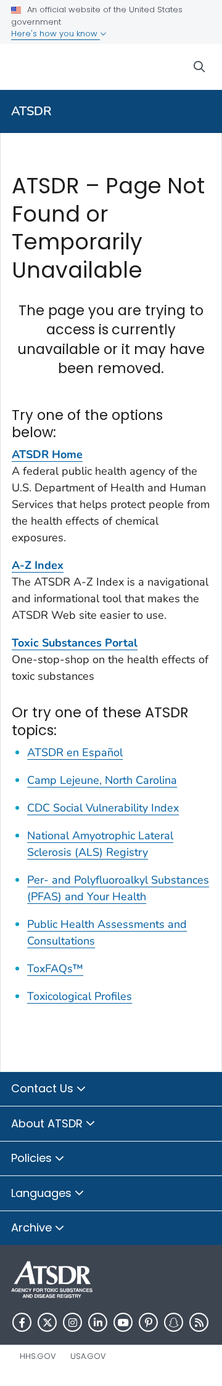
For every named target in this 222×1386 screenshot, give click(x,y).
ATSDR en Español (75, 752)
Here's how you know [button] (55, 33)
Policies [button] (33, 1158)
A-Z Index (38, 565)
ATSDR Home (47, 454)
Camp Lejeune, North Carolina (102, 780)
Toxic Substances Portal (75, 642)
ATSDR (31, 111)
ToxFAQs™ (55, 968)
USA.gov (88, 1356)
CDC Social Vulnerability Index (103, 807)
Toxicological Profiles (79, 996)
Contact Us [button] (43, 1088)
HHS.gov (38, 1356)
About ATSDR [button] (48, 1123)
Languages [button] (43, 1193)
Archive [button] (33, 1227)
